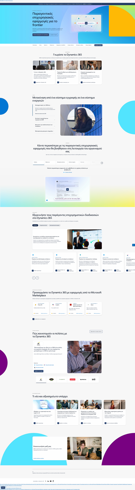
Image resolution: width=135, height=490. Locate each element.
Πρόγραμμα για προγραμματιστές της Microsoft (53, 484)
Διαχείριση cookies (47, 489)
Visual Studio (119, 484)
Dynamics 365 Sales (68, 172)
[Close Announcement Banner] (101, 4)
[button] (86, 23)
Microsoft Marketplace (97, 484)
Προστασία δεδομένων (40, 489)
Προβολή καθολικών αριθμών (38, 458)
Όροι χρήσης (53, 489)
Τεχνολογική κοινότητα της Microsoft (86, 484)
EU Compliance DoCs (76, 489)
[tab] (38, 163)
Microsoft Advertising (27, 484)
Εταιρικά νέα (129, 484)
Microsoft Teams (41, 484)
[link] (35, 45)
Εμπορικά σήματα (58, 489)
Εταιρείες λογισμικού (113, 484)
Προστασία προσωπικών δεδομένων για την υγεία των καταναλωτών (12, 489)
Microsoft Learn (64, 484)
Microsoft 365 (21, 484)
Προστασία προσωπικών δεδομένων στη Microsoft (9, 485)
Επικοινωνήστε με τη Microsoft (30, 489)
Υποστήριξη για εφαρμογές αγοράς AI (73, 484)
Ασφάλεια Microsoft (7, 484)
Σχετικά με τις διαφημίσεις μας (67, 489)
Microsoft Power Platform (105, 484)
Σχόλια (3, 487)
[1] (32, 471)
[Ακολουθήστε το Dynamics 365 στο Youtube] (51, 481)
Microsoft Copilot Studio (50, 364)
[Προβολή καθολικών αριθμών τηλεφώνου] (133, 245)
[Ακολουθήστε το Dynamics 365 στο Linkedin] (48, 481)
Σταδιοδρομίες (124, 484)
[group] (65, 262)
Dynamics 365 (16, 484)
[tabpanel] (67, 185)
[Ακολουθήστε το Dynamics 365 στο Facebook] (53, 481)
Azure (12, 484)
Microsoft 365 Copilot (39, 367)
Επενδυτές (20, 485)
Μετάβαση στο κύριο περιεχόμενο (6, 0)
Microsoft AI (2, 484)
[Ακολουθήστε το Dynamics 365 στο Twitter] (46, 481)
